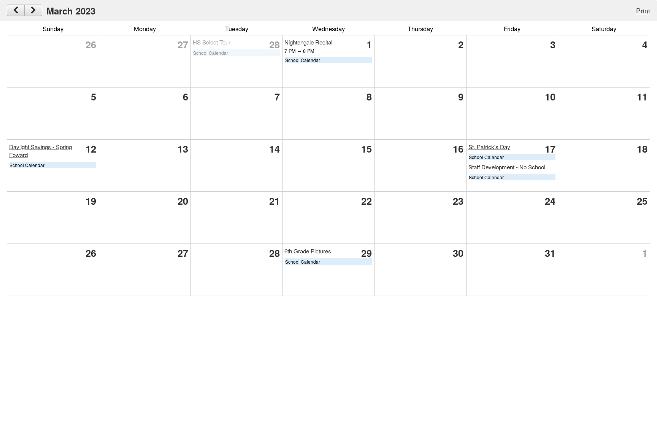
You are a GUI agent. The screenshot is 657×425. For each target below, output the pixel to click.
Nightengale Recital (308, 42)
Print (643, 10)
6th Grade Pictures (307, 251)
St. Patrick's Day (489, 147)
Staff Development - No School (506, 167)
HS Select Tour (211, 42)
